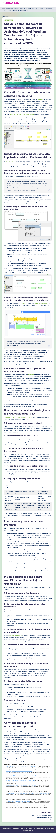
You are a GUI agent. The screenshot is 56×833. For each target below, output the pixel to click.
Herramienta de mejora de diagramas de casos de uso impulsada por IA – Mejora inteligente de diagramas (27, 793)
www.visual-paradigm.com (29, 760)
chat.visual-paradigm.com (42, 303)
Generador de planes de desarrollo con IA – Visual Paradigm (18, 801)
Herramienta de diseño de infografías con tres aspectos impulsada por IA (20, 805)
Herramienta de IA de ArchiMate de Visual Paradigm (18, 417)
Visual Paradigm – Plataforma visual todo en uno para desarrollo (19, 771)
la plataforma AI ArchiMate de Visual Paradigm (21, 114)
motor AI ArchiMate (10, 161)
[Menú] (53, 3)
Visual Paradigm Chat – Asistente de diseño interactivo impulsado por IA (20, 780)
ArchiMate (40, 99)
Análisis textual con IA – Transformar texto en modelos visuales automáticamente (22, 785)
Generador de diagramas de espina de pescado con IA (17, 798)
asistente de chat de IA (15, 635)
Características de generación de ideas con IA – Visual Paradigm (18, 789)
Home (3, 8)
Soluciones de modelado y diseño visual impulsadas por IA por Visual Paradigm (22, 766)
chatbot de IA (23, 303)
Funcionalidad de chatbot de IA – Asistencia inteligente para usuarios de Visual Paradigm (24, 775)
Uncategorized (9, 20)
